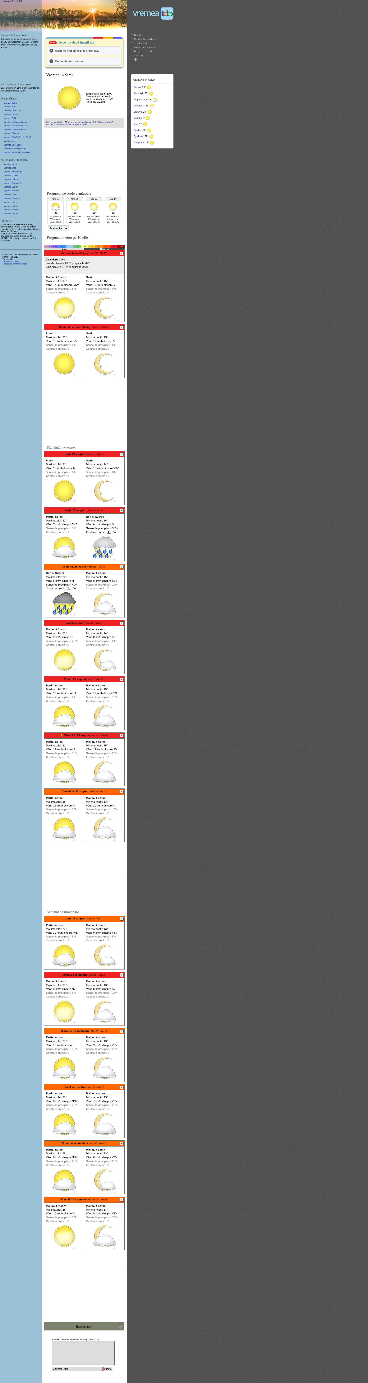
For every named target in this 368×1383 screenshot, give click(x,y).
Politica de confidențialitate (15, 264)
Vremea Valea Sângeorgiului (17, 152)
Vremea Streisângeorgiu (15, 148)
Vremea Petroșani (12, 183)
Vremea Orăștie (11, 179)
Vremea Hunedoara (13, 172)
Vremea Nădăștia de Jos (15, 122)
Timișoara (139, 142)
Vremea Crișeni (11, 114)
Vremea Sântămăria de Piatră (17, 137)
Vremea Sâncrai (11, 133)
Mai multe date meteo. (69, 61)
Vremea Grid (10, 118)
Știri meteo (142, 43)
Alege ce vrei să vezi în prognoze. (77, 50)
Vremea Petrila (10, 206)
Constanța (139, 105)
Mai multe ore (58, 228)
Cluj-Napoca (140, 99)
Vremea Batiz (10, 106)
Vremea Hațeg (10, 202)
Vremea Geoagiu (12, 198)
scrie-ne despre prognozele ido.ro (75, 1339)
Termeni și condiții (11, 261)
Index (138, 34)
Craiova (138, 111)
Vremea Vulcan (11, 187)
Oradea (137, 130)
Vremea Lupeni (11, 175)
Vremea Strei (10, 141)
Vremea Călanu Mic (13, 110)
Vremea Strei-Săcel (13, 145)
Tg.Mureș (138, 136)
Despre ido (8, 259)
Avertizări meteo (145, 47)
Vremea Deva (10, 164)
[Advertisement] (84, 158)
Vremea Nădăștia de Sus (15, 125)
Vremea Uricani (11, 213)
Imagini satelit (144, 51)
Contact (139, 55)
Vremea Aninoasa (12, 190)
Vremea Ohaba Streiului (15, 129)
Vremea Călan (10, 103)
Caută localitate (145, 39)
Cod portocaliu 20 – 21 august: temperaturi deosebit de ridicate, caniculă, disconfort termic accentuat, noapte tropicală (80, 123)
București (138, 93)
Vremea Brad (10, 168)
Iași (135, 124)
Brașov (137, 87)
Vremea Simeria (11, 209)
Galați (137, 118)
